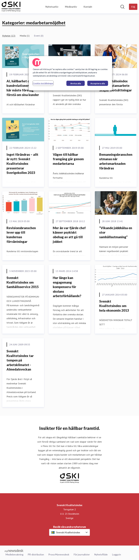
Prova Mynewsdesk (58, 554)
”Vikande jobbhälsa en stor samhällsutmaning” (115, 232)
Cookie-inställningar (43, 83)
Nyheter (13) (8, 35)
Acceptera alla (97, 83)
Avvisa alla (75, 83)
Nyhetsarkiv (51, 6)
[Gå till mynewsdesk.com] (14, 550)
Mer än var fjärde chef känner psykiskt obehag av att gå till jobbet (69, 235)
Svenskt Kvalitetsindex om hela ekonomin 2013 (114, 305)
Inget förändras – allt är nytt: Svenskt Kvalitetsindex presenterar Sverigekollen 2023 (22, 163)
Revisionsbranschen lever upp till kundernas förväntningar (21, 235)
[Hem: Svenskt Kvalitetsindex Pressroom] (11, 7)
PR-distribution (36, 554)
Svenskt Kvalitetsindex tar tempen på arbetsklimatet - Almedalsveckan (20, 360)
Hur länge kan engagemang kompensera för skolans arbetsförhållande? (67, 287)
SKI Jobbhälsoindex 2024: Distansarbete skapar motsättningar (115, 85)
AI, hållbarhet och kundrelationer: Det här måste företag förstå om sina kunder (23, 88)
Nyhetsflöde (101, 554)
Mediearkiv (71, 6)
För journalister (82, 554)
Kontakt (87, 6)
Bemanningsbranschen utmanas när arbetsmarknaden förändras (115, 161)
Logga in (116, 554)
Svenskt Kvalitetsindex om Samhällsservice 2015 (23, 282)
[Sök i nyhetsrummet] (122, 7)
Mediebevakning (14, 554)
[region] (70, 73)
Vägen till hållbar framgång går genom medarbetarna (68, 158)
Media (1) (25, 35)
